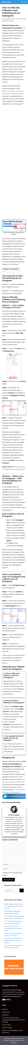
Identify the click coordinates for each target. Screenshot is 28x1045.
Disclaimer (5, 1015)
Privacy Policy (6, 1025)
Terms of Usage (7, 1028)
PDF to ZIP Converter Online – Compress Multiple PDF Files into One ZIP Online (13, 1020)
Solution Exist (6, 2)
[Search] (22, 890)
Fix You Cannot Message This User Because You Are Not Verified (13, 941)
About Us (5, 1009)
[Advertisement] (14, 162)
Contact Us (5, 1012)
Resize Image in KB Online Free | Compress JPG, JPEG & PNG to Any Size (13, 906)
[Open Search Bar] (22, 2)
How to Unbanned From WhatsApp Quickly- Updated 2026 (13, 928)
